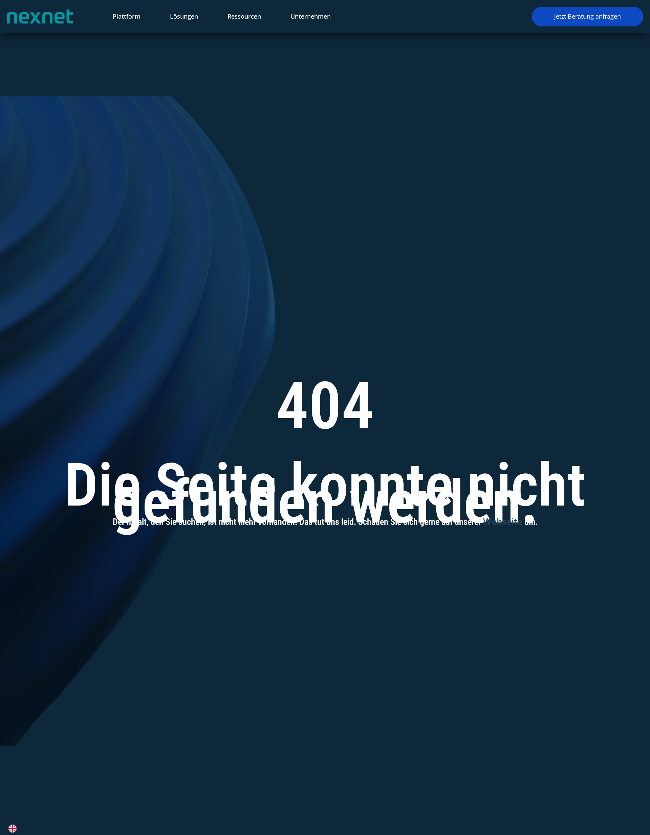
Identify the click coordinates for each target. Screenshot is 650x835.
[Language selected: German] (320, 828)
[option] (14, 829)
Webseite (502, 521)
